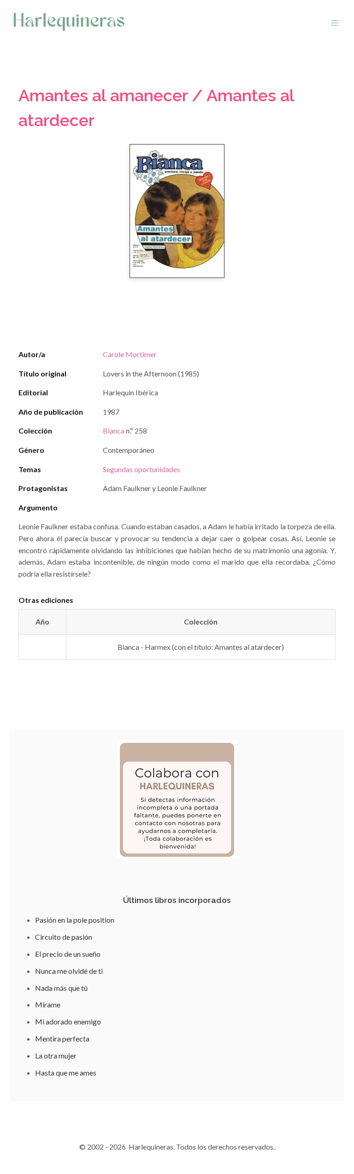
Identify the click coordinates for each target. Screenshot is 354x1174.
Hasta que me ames (65, 1072)
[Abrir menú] (334, 23)
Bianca (113, 430)
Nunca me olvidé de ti (69, 970)
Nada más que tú (61, 987)
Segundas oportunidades (141, 469)
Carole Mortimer (130, 354)
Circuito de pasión (63, 936)
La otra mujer (56, 1055)
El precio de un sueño (67, 953)
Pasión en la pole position (74, 919)
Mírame (47, 1004)
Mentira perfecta (62, 1038)
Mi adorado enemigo (68, 1021)
